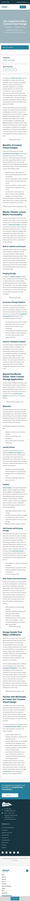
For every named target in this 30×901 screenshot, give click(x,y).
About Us (4, 877)
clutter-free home (16, 78)
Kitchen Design (11, 60)
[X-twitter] (6, 852)
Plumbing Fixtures (6, 840)
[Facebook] (2, 852)
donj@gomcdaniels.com (9, 810)
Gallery (3, 888)
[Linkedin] (14, 852)
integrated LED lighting (9, 668)
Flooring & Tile (5, 837)
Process (4, 881)
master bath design (14, 224)
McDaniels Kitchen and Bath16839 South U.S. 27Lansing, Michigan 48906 (10, 817)
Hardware (4, 845)
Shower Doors (5, 842)
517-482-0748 (7, 808)
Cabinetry (5, 60)
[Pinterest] (18, 852)
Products (4, 883)
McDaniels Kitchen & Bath (12, 30)
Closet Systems (5, 835)
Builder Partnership (6, 886)
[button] (4, 69)
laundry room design (15, 452)
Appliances (4, 847)
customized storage (17, 551)
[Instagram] (10, 852)
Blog (21, 30)
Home (3, 874)
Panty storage (7, 487)
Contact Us (4, 893)
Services (4, 879)
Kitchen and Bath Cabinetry (8, 827)
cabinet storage (15, 276)
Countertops (4, 830)
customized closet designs (11, 153)
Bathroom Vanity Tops (7, 832)
